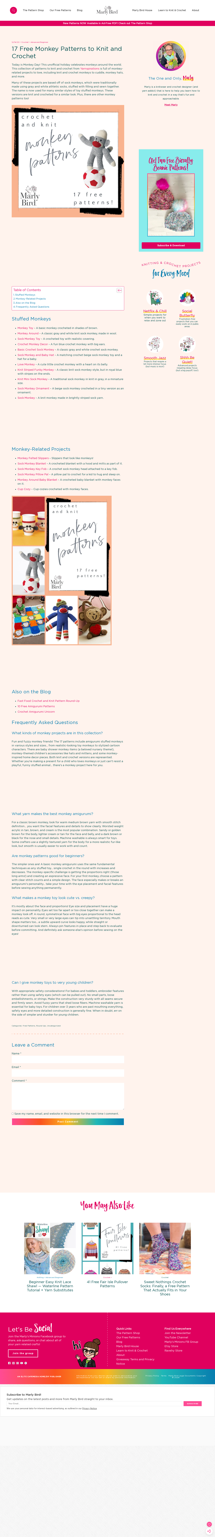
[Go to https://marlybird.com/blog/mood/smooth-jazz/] (155, 352)
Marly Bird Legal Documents (182, 1376)
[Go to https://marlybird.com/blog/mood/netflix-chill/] (155, 306)
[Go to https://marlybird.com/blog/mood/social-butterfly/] (187, 309)
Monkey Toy (25, 328)
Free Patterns (29, 1026)
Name (16, 1053)
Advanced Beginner (39, 42)
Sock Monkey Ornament (33, 388)
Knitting (40, 1277)
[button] (9, 1363)
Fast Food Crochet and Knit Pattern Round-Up (49, 701)
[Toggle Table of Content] (118, 290)
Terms (164, 1376)
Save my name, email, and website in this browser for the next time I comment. (66, 1114)
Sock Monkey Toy (29, 339)
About (120, 1355)
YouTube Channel (176, 1337)
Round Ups (41, 1026)
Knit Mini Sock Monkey (33, 379)
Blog (119, 1342)
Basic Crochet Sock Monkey (36, 350)
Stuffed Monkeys (25, 295)
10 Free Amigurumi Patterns (36, 706)
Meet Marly (171, 105)
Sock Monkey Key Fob (32, 469)
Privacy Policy (152, 1376)
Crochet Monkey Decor (33, 344)
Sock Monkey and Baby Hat (36, 355)
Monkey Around (28, 333)
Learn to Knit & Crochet (132, 1350)
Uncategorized (54, 1026)
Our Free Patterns (128, 1337)
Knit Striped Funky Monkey (36, 370)
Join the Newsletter (178, 1333)
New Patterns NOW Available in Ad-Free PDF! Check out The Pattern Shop (107, 23)
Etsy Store (171, 1346)
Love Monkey (26, 364)
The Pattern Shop (128, 1333)
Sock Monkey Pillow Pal (33, 474)
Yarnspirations (89, 68)
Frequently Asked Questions (32, 307)
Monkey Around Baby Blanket (37, 480)
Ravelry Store (173, 1350)
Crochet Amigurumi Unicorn (36, 712)
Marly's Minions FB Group (181, 1342)
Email (16, 1067)
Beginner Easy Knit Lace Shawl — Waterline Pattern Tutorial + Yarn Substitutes (50, 1286)
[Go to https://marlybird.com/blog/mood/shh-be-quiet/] (187, 354)
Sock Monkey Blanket (32, 463)
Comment (19, 1081)
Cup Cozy (24, 489)
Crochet (25, 42)
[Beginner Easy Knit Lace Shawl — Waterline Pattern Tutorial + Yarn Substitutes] (50, 1248)
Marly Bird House (127, 1346)
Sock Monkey (26, 398)
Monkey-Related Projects (31, 299)
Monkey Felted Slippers (33, 458)
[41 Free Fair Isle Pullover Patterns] (107, 1248)
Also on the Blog (25, 303)
